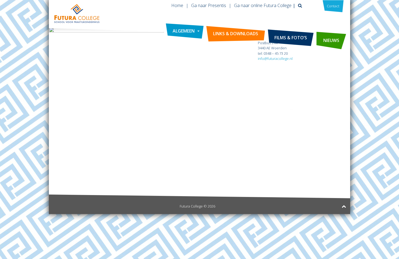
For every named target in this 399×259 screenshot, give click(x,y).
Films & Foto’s (290, 38)
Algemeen (184, 31)
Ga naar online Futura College (263, 5)
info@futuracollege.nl (275, 58)
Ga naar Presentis (208, 5)
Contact (333, 6)
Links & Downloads (235, 34)
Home (177, 5)
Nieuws (331, 40)
